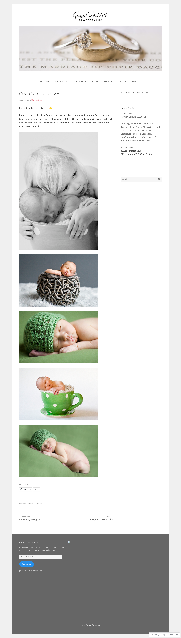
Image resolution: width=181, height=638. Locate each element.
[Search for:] (141, 179)
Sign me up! (27, 564)
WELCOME (44, 81)
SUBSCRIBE (136, 81)
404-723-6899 (127, 147)
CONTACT (107, 81)
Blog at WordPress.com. (90, 625)
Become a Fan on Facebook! (134, 92)
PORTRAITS (78, 81)
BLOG (95, 81)
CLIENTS (122, 81)
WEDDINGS (60, 81)
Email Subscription (28, 542)
